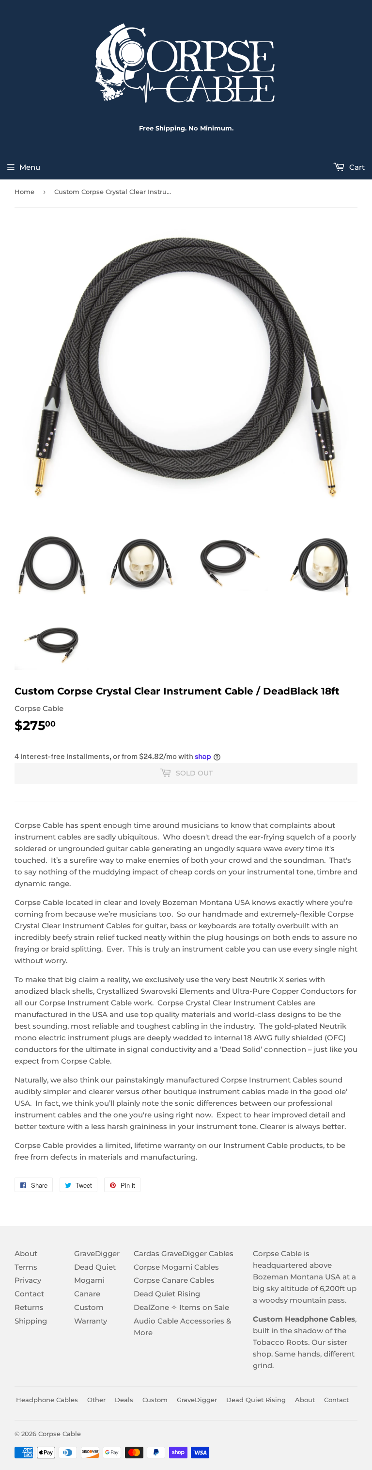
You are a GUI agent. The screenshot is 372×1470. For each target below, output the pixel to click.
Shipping (31, 1320)
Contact (29, 1293)
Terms (26, 1267)
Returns (29, 1307)
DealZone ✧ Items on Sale (181, 1307)
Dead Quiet (95, 1267)
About (26, 1253)
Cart (356, 167)
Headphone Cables (47, 1400)
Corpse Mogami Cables (176, 1267)
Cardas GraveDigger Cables (183, 1253)
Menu (29, 167)
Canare (87, 1293)
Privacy (28, 1280)
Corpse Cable (59, 1434)
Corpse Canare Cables (174, 1280)
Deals (124, 1400)
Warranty (90, 1320)
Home (24, 191)
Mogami (89, 1280)
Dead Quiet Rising (167, 1293)
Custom (89, 1307)
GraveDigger (97, 1253)
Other (96, 1400)
